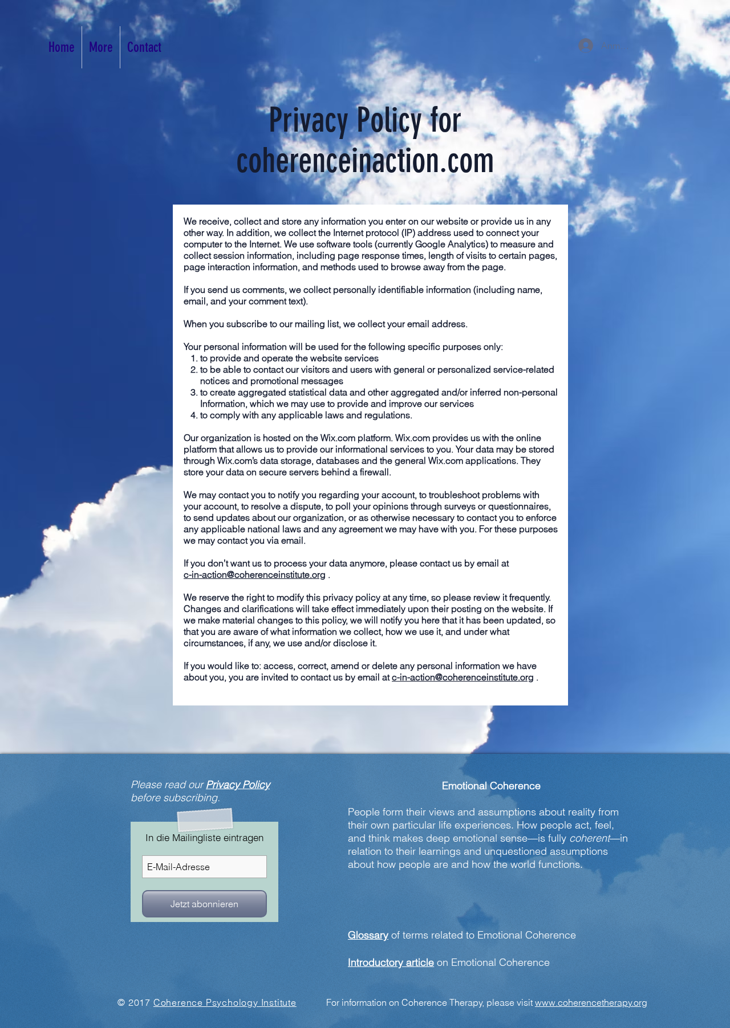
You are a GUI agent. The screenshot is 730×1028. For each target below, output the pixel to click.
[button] (101, 47)
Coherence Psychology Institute (225, 1002)
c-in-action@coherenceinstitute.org (255, 574)
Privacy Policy (238, 784)
